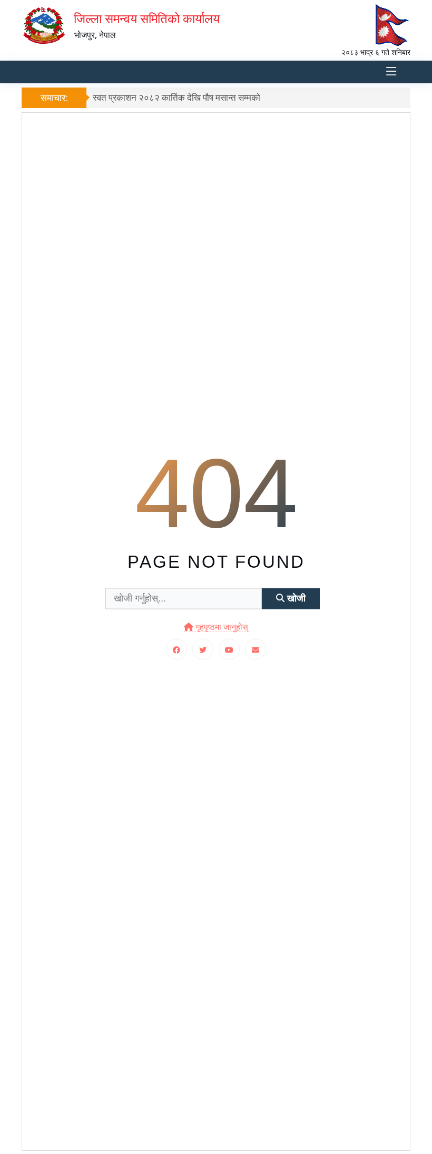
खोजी (295, 598)
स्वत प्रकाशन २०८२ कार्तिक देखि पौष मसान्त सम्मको (176, 97)
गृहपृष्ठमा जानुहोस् (220, 626)
